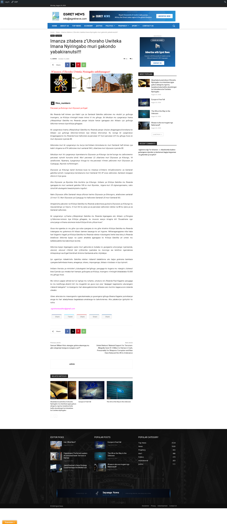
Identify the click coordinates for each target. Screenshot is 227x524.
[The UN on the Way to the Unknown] (120, 390)
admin (54, 59)
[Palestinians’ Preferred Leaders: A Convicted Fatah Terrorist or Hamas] (56, 456)
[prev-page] (51, 416)
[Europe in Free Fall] (92, 390)
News (58, 32)
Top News (58, 35)
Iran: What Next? (70, 442)
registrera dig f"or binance (148, 150)
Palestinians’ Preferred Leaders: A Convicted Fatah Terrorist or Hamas (76, 455)
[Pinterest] (78, 64)
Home (52, 32)
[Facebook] (67, 64)
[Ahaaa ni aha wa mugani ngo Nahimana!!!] (144, 126)
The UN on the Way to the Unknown (119, 402)
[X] (72, 64)
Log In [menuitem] (7, 2)
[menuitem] (2, 2)
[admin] (60, 364)
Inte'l (80, 398)
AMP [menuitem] (16, 2)
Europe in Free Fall (85, 402)
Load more (156, 134)
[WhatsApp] (83, 64)
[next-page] (55, 416)
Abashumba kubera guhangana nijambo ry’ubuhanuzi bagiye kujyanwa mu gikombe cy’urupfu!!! (157, 152)
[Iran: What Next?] (56, 445)
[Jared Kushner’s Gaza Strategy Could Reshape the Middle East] (56, 468)
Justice (53, 398)
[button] (174, 26)
